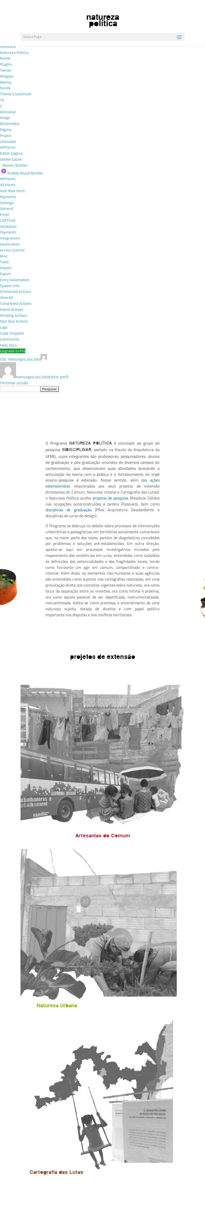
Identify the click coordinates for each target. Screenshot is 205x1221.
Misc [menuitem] (4, 256)
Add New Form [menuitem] (12, 190)
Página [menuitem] (5, 129)
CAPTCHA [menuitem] (8, 220)
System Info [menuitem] (10, 285)
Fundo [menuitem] (5, 88)
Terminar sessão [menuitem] (14, 382)
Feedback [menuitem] (8, 46)
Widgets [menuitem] (7, 76)
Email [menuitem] (4, 214)
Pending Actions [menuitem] (13, 315)
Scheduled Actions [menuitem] (15, 291)
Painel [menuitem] (5, 58)
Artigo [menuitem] (5, 117)
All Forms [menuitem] (8, 184)
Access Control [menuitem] (12, 250)
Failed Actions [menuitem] (11, 309)
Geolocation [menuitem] (10, 244)
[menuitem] (2, 100)
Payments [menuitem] (8, 196)
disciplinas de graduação (69, 509)
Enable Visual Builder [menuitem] (25, 173)
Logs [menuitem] (4, 327)
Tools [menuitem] (4, 261)
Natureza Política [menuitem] (14, 52)
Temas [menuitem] (5, 70)
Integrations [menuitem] (10, 238)
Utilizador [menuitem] (8, 141)
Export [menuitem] (5, 273)
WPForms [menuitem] (8, 147)
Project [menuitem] (6, 135)
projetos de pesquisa (110, 498)
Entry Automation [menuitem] (14, 279)
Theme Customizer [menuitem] (16, 94)
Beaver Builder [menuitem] (16, 165)
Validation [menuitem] (8, 226)
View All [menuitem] (6, 297)
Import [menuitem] (5, 267)
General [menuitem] (6, 208)
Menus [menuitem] (6, 82)
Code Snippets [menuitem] (12, 333)
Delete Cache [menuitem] (11, 159)
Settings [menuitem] (7, 202)
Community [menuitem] (9, 339)
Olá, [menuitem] (20, 359)
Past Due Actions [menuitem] (14, 321)
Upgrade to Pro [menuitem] (12, 351)
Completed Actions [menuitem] (16, 303)
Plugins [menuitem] (6, 64)
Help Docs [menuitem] (8, 345)
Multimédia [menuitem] (9, 123)
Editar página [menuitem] (11, 153)
